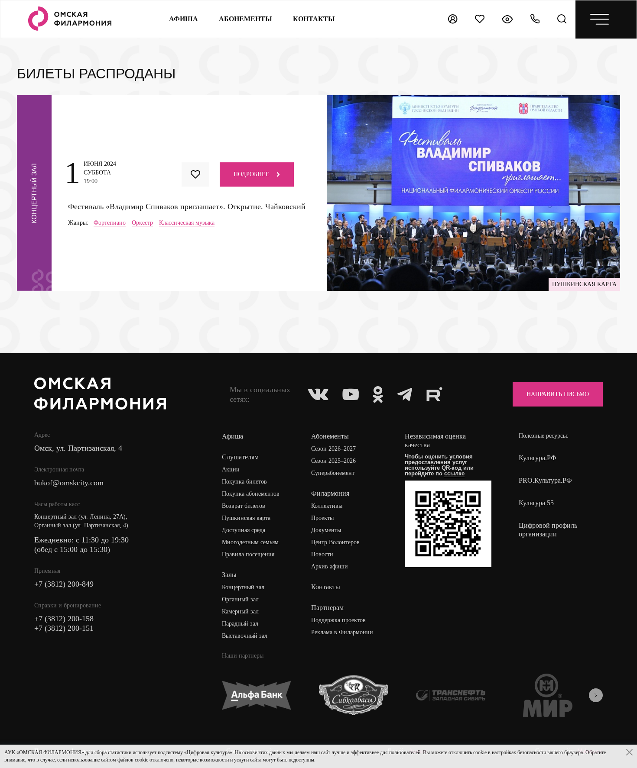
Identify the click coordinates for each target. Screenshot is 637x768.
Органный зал (240, 599)
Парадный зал (240, 623)
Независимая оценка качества (435, 440)
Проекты (322, 518)
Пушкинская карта (246, 518)
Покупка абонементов (251, 493)
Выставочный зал (244, 635)
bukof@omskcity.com (69, 482)
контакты (314, 19)
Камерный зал (240, 611)
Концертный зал (243, 587)
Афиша (183, 19)
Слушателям (240, 457)
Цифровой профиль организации (548, 530)
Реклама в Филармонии (342, 632)
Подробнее (252, 174)
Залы (229, 574)
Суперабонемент (332, 473)
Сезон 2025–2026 (333, 461)
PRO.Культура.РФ (545, 480)
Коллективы (326, 506)
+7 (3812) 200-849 (64, 584)
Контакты (325, 587)
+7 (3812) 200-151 (64, 628)
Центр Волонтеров (335, 542)
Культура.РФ (537, 457)
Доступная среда (243, 530)
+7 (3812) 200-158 (64, 618)
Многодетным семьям (250, 542)
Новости (322, 554)
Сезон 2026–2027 (333, 448)
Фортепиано (110, 223)
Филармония (330, 493)
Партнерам (327, 607)
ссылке (454, 473)
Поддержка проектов (338, 620)
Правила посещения (248, 554)
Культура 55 (536, 503)
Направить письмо (557, 394)
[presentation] (596, 695)
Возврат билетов (243, 506)
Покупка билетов (244, 481)
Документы (326, 530)
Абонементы (245, 19)
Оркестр (142, 223)
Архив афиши (329, 566)
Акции (231, 469)
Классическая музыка (186, 223)
